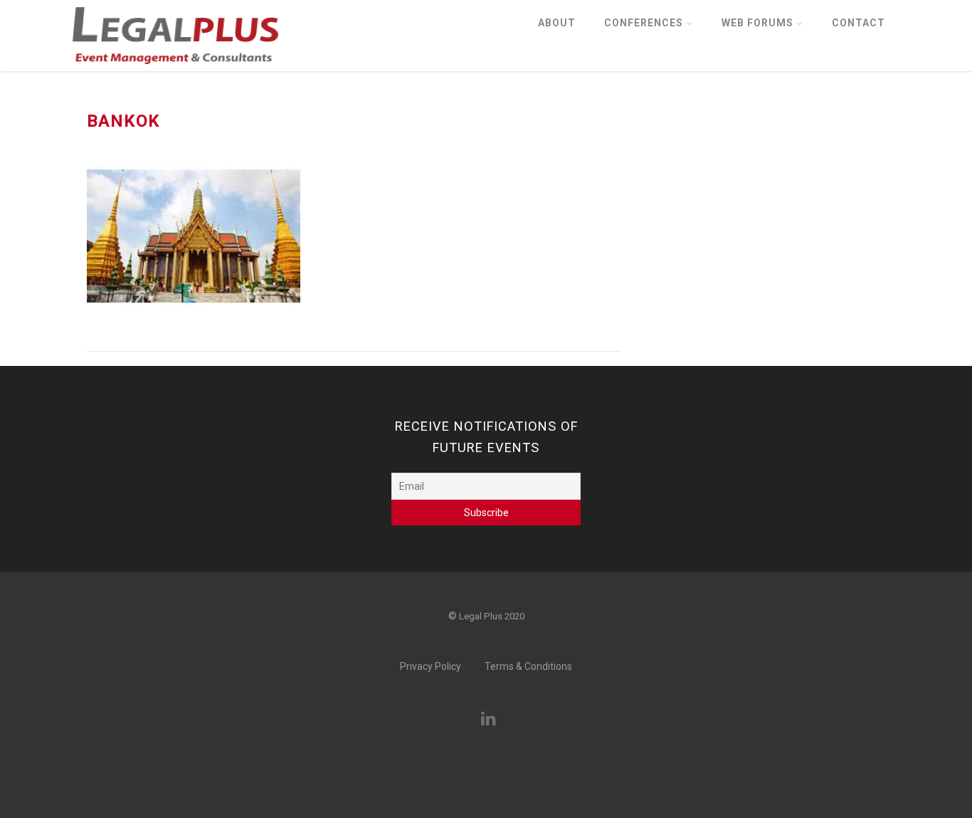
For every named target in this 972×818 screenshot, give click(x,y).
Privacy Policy (430, 666)
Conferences (643, 22)
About (557, 22)
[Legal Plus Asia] (175, 68)
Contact (858, 22)
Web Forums (757, 22)
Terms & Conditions (528, 666)
